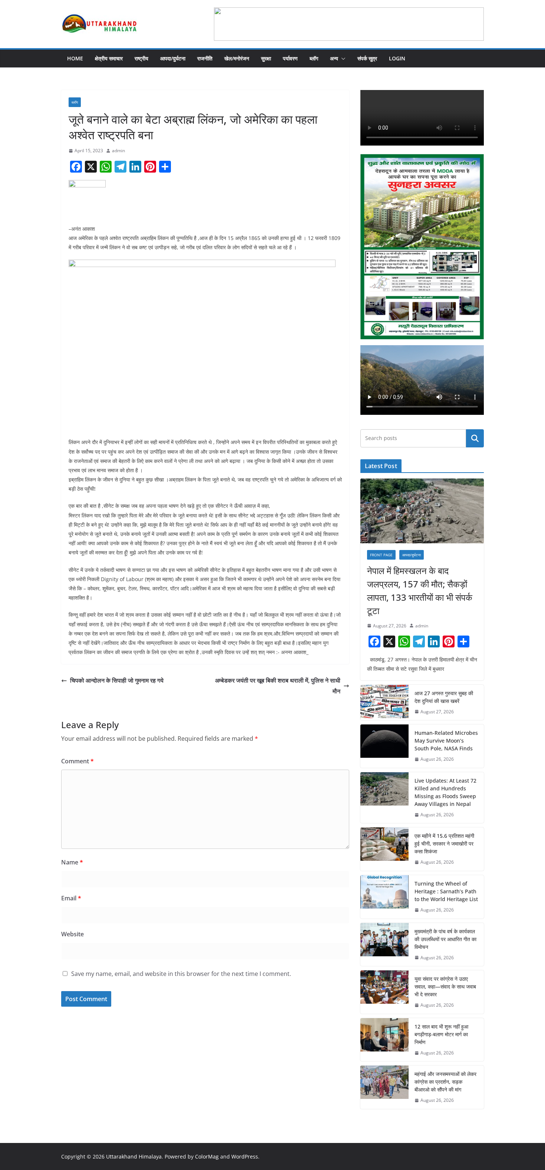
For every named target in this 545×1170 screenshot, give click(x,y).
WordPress (244, 1156)
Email (71, 898)
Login (397, 58)
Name (72, 862)
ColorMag (207, 1156)
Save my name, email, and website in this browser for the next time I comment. (181, 974)
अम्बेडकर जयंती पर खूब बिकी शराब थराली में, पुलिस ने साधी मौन (277, 685)
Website (72, 934)
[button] (342, 58)
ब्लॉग (314, 58)
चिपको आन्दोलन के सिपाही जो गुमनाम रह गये (117, 680)
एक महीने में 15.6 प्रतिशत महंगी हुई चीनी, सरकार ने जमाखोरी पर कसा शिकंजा (444, 843)
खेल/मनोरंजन (236, 58)
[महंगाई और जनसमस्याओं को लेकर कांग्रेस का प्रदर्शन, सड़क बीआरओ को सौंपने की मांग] (384, 1087)
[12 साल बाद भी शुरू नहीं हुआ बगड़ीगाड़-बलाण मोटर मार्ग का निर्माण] (384, 1039)
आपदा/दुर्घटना (172, 58)
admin (118, 150)
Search (475, 438)
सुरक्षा (266, 58)
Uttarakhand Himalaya (134, 1156)
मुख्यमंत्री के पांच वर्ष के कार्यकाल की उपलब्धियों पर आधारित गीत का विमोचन (445, 939)
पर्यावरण (290, 58)
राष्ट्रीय (141, 58)
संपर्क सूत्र (367, 58)
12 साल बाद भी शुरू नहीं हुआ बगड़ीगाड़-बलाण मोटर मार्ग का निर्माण (441, 1034)
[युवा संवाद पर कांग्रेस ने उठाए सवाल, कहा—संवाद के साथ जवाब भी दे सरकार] (384, 992)
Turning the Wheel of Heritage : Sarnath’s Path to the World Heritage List (446, 891)
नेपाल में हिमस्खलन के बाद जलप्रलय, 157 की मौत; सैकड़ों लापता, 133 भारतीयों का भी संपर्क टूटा (419, 590)
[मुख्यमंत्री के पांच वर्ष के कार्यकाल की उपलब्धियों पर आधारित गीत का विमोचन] (384, 944)
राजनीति (204, 58)
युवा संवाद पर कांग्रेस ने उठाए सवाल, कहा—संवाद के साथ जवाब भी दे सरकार (445, 986)
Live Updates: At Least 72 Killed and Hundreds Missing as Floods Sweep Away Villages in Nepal (445, 792)
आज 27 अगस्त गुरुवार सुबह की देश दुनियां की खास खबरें (443, 697)
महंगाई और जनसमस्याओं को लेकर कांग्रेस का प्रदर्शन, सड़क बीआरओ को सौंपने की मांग (445, 1081)
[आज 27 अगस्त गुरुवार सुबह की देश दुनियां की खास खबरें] (384, 702)
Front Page (381, 554)
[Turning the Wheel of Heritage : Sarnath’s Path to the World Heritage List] (384, 897)
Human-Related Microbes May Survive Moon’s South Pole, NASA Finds (446, 740)
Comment (77, 761)
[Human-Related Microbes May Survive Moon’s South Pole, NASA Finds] (384, 746)
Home (75, 58)
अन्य (334, 58)
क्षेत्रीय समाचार (109, 58)
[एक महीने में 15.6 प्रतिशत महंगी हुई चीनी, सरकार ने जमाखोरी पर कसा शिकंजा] (384, 849)
